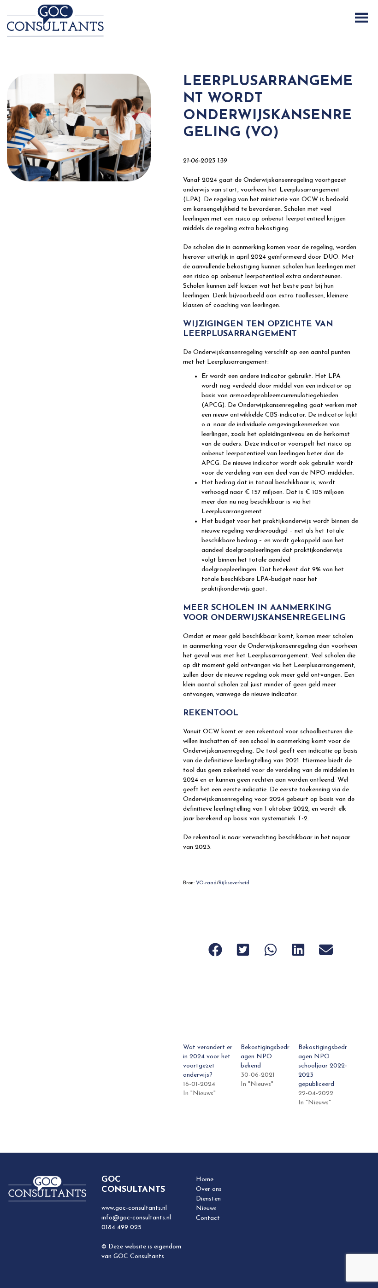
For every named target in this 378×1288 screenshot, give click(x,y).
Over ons (209, 1189)
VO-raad (206, 883)
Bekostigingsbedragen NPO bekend (265, 1056)
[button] (215, 949)
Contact (208, 1218)
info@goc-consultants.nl (136, 1217)
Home (204, 1179)
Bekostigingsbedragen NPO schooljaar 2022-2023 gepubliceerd (322, 1066)
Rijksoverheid (234, 883)
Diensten (208, 1198)
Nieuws (206, 1208)
